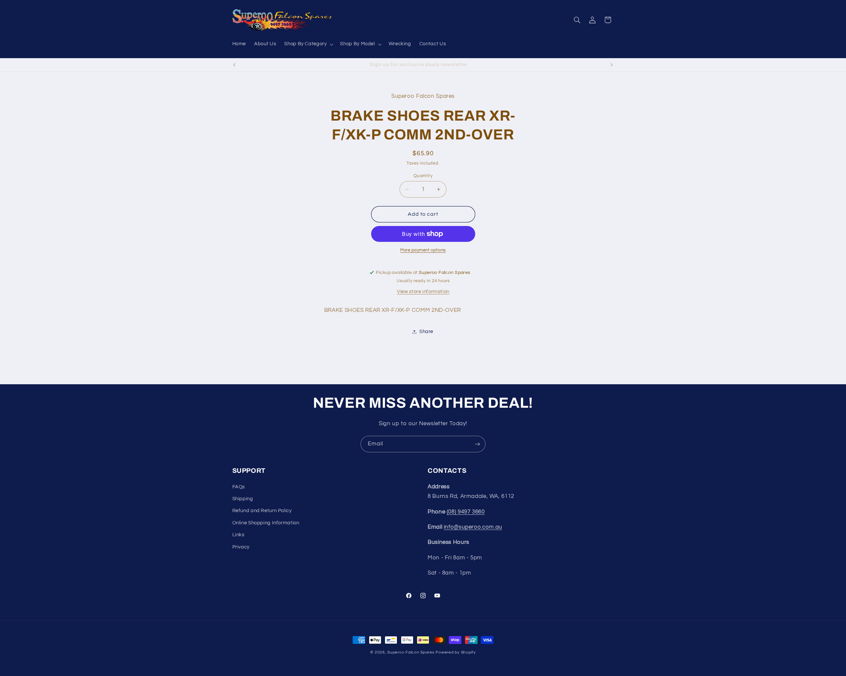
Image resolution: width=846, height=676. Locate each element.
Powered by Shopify (456, 652)
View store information (423, 291)
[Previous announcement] (234, 64)
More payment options (423, 250)
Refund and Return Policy (262, 510)
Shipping (242, 498)
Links (238, 534)
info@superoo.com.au (473, 527)
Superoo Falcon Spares (410, 652)
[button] (308, 44)
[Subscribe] (477, 444)
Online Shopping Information (265, 522)
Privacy (241, 547)
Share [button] (426, 331)
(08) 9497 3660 (466, 512)
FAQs (238, 486)
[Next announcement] (611, 64)
